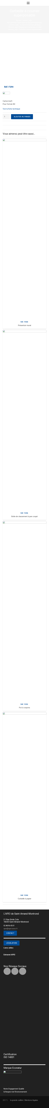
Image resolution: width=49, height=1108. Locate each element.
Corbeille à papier (24, 899)
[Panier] (40, 3)
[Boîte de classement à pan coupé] (24, 420)
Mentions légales (31, 1100)
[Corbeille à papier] (24, 802)
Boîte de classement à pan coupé (24, 516)
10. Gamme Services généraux (30, 25)
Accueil (18, 20)
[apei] (7, 3)
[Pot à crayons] (24, 611)
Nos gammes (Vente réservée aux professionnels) (24, 22)
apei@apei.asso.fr (11, 929)
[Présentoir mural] (24, 229)
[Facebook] (7, 971)
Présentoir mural (24, 325)
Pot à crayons (24, 708)
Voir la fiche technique (11, 109)
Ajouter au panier (22, 117)
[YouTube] (22, 971)
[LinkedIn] (14, 971)
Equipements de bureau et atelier (30, 27)
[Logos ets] (18, 3)
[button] (28, 3)
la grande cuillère (17, 1100)
